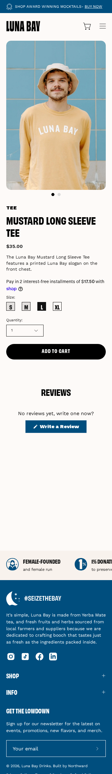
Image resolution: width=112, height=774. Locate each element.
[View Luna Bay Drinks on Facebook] (39, 656)
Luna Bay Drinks (36, 766)
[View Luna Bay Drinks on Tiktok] (25, 656)
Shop (12, 675)
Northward (78, 766)
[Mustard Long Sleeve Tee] (52, 194)
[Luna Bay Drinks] (23, 26)
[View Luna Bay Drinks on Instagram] (11, 656)
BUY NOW (93, 6)
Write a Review (63, 428)
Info (11, 692)
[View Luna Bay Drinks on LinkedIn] (53, 656)
